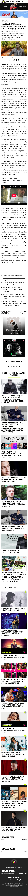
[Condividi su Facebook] (12, 60)
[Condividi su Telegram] (16, 60)
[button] (19, 60)
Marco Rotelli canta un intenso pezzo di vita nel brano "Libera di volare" (14, 278)
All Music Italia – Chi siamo (8, 883)
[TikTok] (20, 880)
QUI (10, 260)
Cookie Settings (24, 884)
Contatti (16, 883)
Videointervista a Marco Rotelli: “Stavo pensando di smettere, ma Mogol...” (14, 296)
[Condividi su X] (14, 60)
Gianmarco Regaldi (7, 57)
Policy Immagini (17, 884)
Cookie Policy (10, 884)
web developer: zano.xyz (14, 886)
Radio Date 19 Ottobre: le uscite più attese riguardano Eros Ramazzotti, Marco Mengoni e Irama (15, 303)
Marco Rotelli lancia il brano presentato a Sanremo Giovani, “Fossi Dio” (13, 289)
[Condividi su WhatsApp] (9, 60)
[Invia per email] (21, 60)
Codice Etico (21, 883)
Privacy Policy (4, 884)
